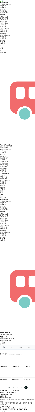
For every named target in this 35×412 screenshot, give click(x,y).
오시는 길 (3, 26)
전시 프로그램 (4, 16)
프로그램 (2, 9)
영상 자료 (3, 7)
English (2, 49)
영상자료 (2, 344)
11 (9, 388)
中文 (1, 50)
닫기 (1, 191)
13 (17, 388)
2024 (28, 347)
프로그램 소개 (4, 12)
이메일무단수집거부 (6, 394)
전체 (3, 347)
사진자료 (2, 342)
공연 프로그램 (4, 18)
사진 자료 (3, 6)
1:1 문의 (2, 43)
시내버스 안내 (4, 31)
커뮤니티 (2, 40)
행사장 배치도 (4, 23)
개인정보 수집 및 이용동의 (8, 392)
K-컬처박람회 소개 (5, 4)
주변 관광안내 (4, 33)
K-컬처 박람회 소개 (5, 340)
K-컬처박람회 (4, 2)
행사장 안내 (3, 21)
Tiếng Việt (3, 52)
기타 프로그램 (4, 19)
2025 (20, 347)
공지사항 (2, 42)
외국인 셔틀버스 (5, 35)
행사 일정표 (3, 11)
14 (21, 388)
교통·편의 (3, 25)
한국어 (2, 47)
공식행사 (2, 14)
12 (13, 388)
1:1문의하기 (3, 396)
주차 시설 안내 (4, 28)
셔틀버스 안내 (4, 30)
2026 (11, 347)
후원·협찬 (3, 37)
